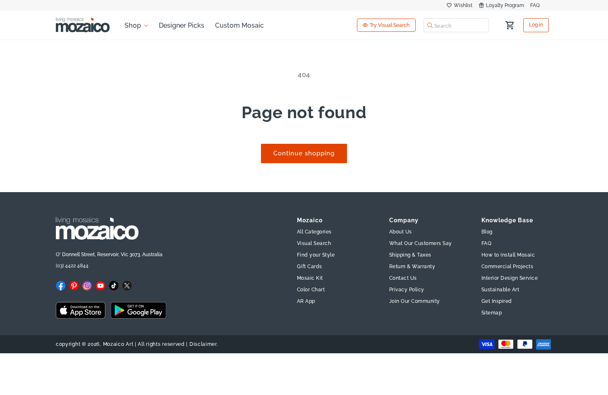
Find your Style (316, 255)
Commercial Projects (507, 266)
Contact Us (403, 278)
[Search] (430, 25)
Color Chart (311, 290)
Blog (487, 232)
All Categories (314, 232)
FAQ (535, 5)
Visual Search (314, 243)
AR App (306, 301)
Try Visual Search (389, 25)
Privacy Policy (406, 290)
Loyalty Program (505, 5)
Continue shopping (304, 153)
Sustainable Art (500, 290)
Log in (536, 25)
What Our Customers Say (420, 243)
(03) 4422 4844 (72, 266)
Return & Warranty (412, 266)
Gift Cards (309, 266)
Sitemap (491, 313)
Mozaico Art (118, 344)
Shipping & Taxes (410, 255)
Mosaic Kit (310, 278)
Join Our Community (414, 301)
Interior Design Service (509, 278)
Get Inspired (496, 301)
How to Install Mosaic (508, 255)
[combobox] (456, 25)
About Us (400, 232)
